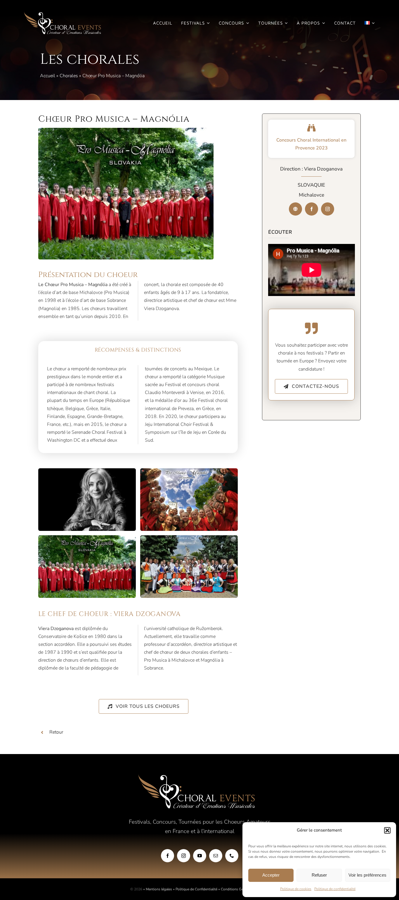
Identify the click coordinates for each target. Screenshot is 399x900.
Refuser (319, 875)
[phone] (231, 855)
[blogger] (295, 209)
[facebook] (311, 209)
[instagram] (327, 209)
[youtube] (199, 855)
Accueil (47, 76)
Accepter (271, 875)
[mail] (215, 855)
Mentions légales (159, 889)
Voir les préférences (367, 875)
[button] (387, 830)
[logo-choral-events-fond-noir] (62, 14)
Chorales (69, 76)
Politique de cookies (295, 889)
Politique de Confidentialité (196, 889)
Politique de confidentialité (334, 889)
